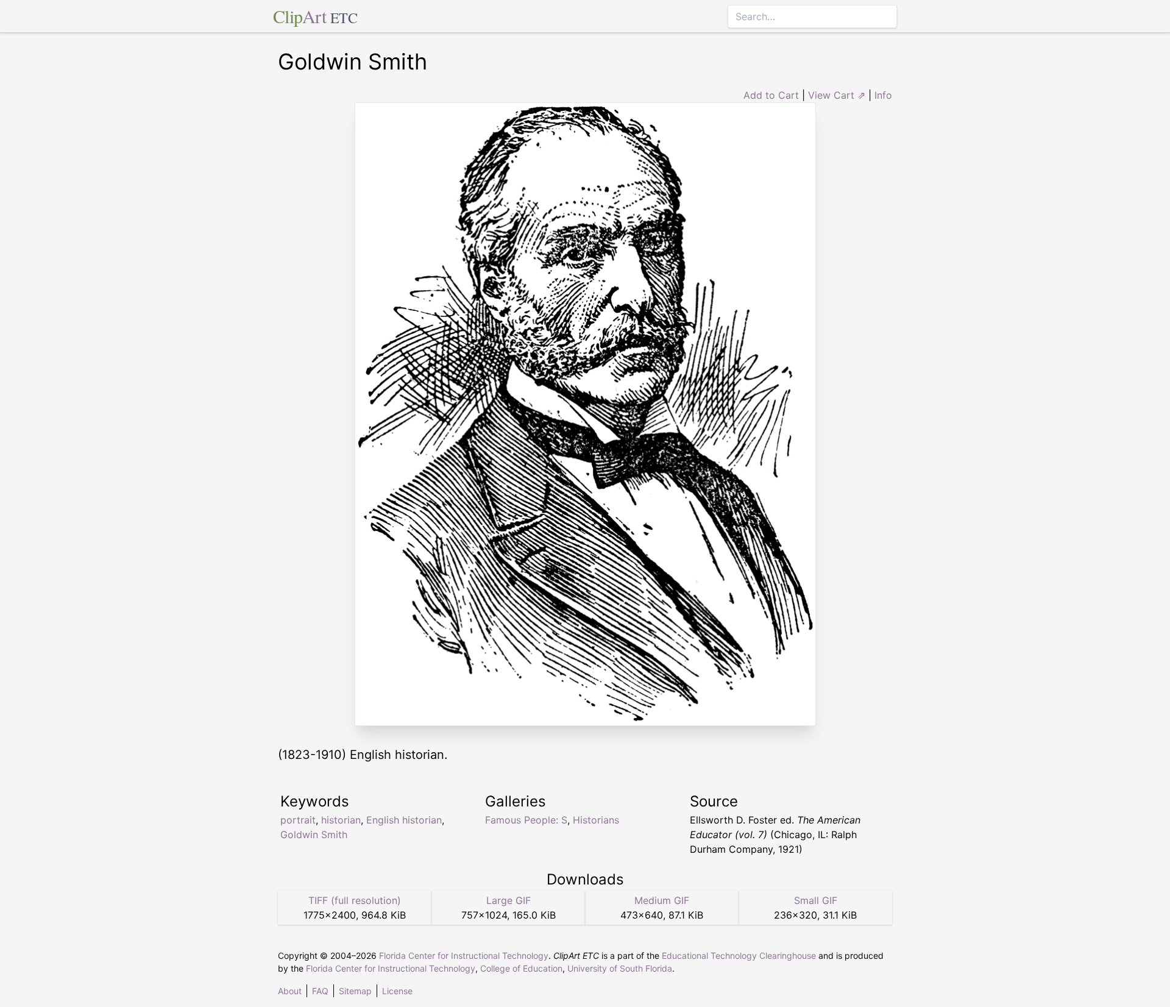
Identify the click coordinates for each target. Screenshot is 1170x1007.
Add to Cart (771, 95)
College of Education (521, 968)
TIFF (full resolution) (354, 900)
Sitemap (355, 991)
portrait (298, 820)
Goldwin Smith (313, 834)
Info (883, 95)
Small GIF (815, 900)
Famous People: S (526, 820)
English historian (404, 820)
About (290, 991)
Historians (596, 820)
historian (341, 820)
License (397, 991)
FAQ (320, 991)
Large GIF (508, 900)
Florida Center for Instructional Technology (463, 955)
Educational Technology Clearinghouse (739, 955)
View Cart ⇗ (836, 95)
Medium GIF (661, 900)
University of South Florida (619, 968)
